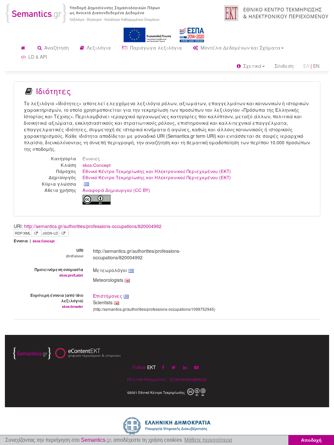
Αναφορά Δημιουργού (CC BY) (116, 190)
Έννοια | (34, 241)
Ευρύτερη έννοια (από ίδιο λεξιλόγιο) (56, 300)
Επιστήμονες (108, 296)
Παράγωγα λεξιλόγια (155, 47)
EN (316, 66)
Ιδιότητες (53, 90)
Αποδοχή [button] (311, 440)
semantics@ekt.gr (191, 379)
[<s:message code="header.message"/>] (83, 12)
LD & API (37, 56)
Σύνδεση (284, 66)
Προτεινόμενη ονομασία (59, 272)
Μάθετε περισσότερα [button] (208, 440)
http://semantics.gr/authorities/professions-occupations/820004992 (92, 226)
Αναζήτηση (56, 47)
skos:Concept (97, 165)
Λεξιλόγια (98, 47)
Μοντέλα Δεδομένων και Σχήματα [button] (240, 47)
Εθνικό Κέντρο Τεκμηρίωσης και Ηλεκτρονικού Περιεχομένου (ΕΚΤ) (157, 171)
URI (74, 252)
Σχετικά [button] (252, 66)
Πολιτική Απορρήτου (146, 379)
